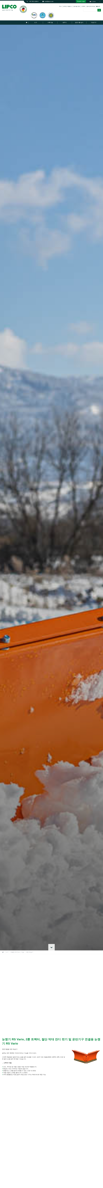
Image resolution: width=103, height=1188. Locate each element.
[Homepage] (9, 8)
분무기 (65, 22)
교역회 (83, 6)
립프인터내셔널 (91, 6)
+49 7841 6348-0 (33, 1)
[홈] (27, 22)
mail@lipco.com (49, 1)
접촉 (98, 6)
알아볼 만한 (77, 6)
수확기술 (50, 22)
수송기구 (93, 22)
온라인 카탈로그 (67, 6)
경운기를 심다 (79, 22)
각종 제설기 (29, 952)
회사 (60, 6)
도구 (35, 22)
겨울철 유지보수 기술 (17, 952)
